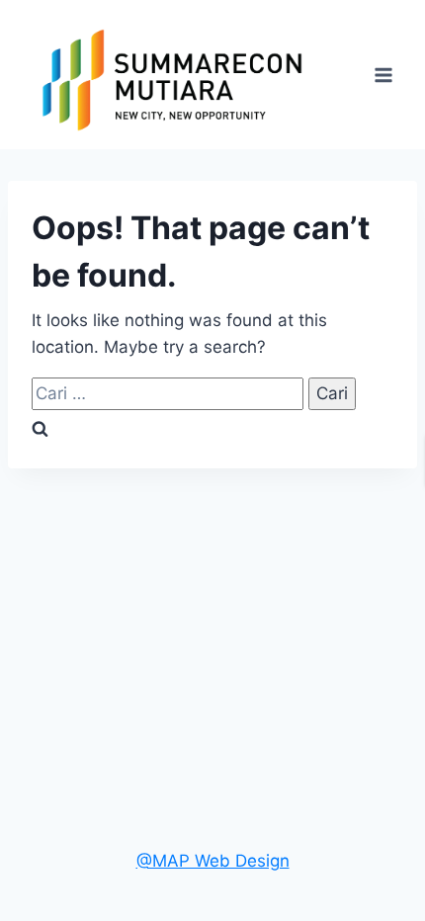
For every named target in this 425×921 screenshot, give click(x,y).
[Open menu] (383, 74)
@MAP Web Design (213, 861)
